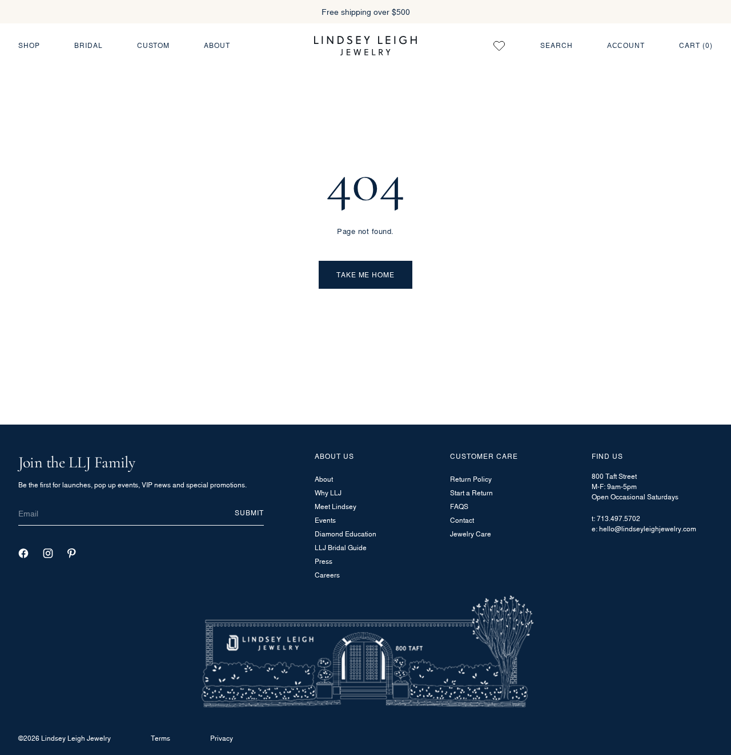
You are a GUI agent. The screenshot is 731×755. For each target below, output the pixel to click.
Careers (327, 575)
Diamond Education (345, 534)
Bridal (88, 45)
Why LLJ (328, 492)
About (217, 45)
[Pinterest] (71, 553)
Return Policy (471, 479)
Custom (153, 45)
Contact (462, 520)
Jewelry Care (470, 534)
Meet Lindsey (335, 506)
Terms (160, 738)
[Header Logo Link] (365, 45)
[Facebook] (23, 553)
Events (325, 520)
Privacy (221, 738)
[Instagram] (48, 553)
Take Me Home (365, 274)
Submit (249, 512)
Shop (29, 45)
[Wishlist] (499, 46)
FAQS (459, 506)
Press (323, 561)
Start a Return (471, 492)
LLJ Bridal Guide (341, 547)
